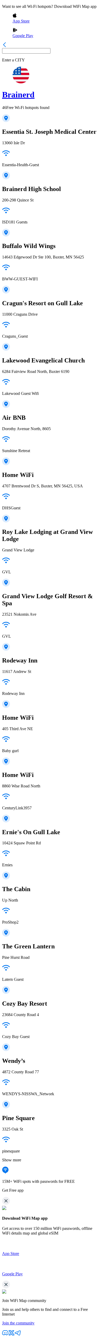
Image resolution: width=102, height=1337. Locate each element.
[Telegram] (18, 1334)
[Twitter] (11, 1334)
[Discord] (5, 1334)
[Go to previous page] (4, 45)
